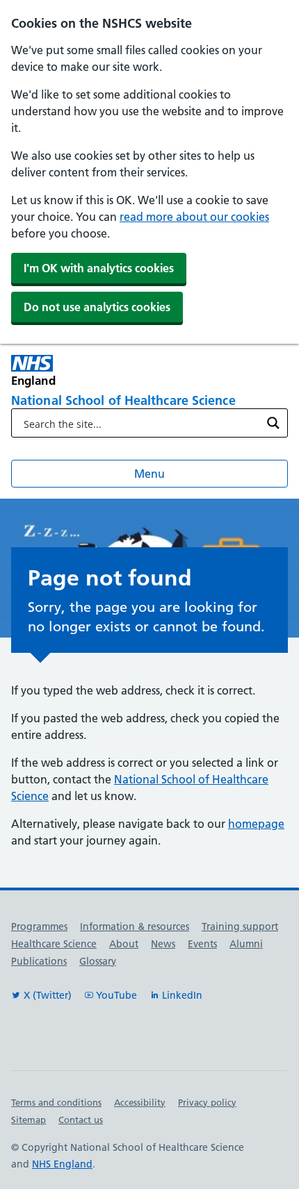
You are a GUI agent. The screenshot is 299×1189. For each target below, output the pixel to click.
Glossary (97, 961)
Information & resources (134, 926)
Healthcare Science (54, 944)
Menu (149, 474)
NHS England (62, 1164)
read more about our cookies (194, 217)
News (163, 944)
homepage (256, 824)
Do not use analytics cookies (97, 307)
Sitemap (28, 1119)
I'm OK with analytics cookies (99, 268)
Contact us (80, 1119)
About (123, 944)
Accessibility (139, 1102)
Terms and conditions (56, 1102)
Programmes (39, 926)
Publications (39, 961)
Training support (240, 926)
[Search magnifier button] (273, 423)
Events (202, 944)
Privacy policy (207, 1102)
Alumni (246, 944)
